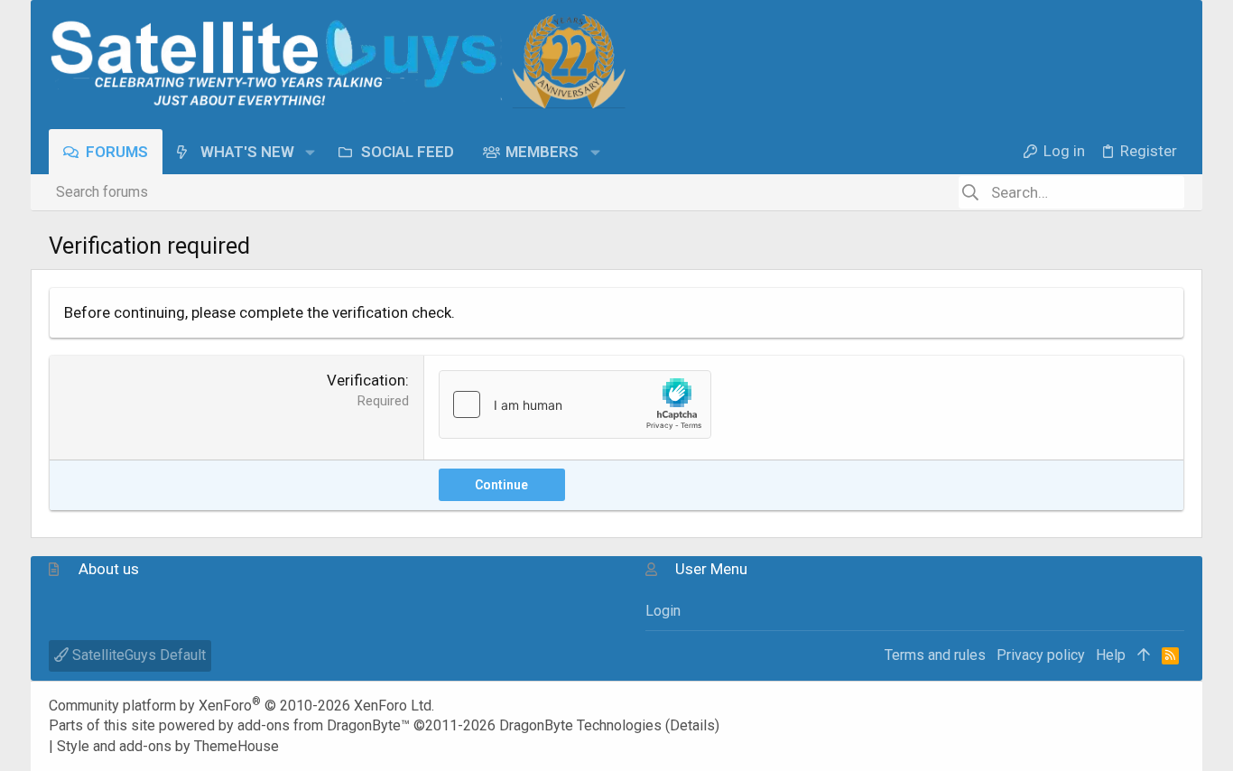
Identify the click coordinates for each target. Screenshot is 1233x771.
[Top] (1143, 655)
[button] (310, 151)
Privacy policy (1041, 655)
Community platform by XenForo (241, 705)
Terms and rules (935, 655)
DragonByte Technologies (580, 725)
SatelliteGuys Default (137, 655)
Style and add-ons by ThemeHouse (168, 746)
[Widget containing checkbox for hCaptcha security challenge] (575, 404)
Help (1111, 655)
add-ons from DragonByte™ (323, 725)
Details (692, 725)
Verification (366, 380)
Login (663, 610)
